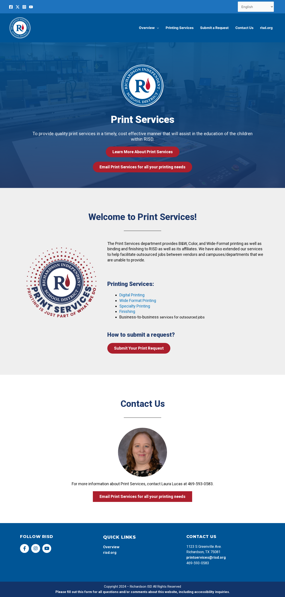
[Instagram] (24, 7)
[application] (157, 28)
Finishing (127, 311)
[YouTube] (31, 7)
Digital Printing (132, 295)
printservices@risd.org (206, 557)
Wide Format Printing (137, 300)
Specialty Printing (134, 306)
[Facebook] (11, 7)
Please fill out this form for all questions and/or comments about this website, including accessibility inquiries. (142, 592)
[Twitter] (18, 7)
